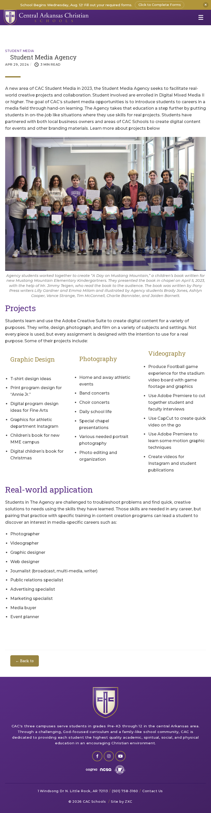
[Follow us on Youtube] (120, 756)
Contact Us (152, 791)
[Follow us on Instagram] (109, 756)
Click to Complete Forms (159, 5)
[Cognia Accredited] (91, 769)
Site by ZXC (121, 801)
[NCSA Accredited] (105, 769)
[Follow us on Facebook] (97, 756)
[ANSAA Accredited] (120, 769)
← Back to (24, 660)
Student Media (19, 51)
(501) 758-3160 (125, 791)
